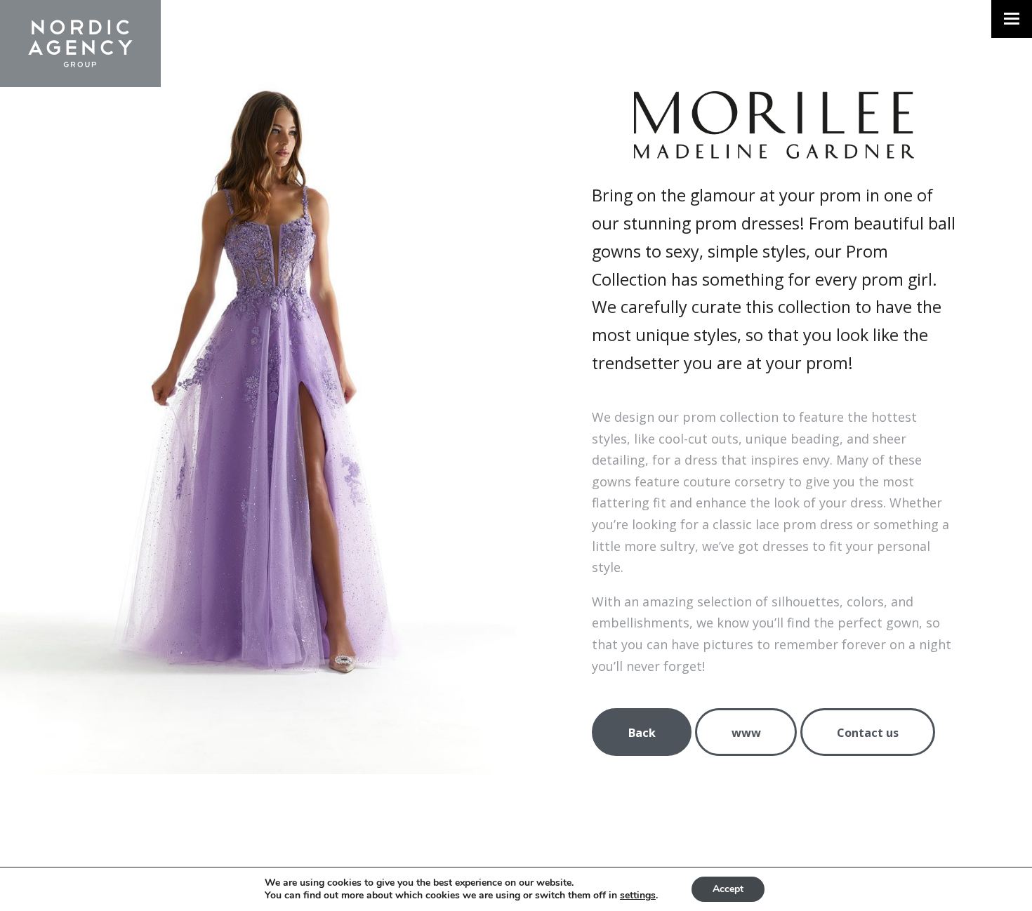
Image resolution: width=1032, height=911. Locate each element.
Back (642, 732)
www (746, 732)
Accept (728, 889)
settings (638, 895)
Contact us (868, 732)
